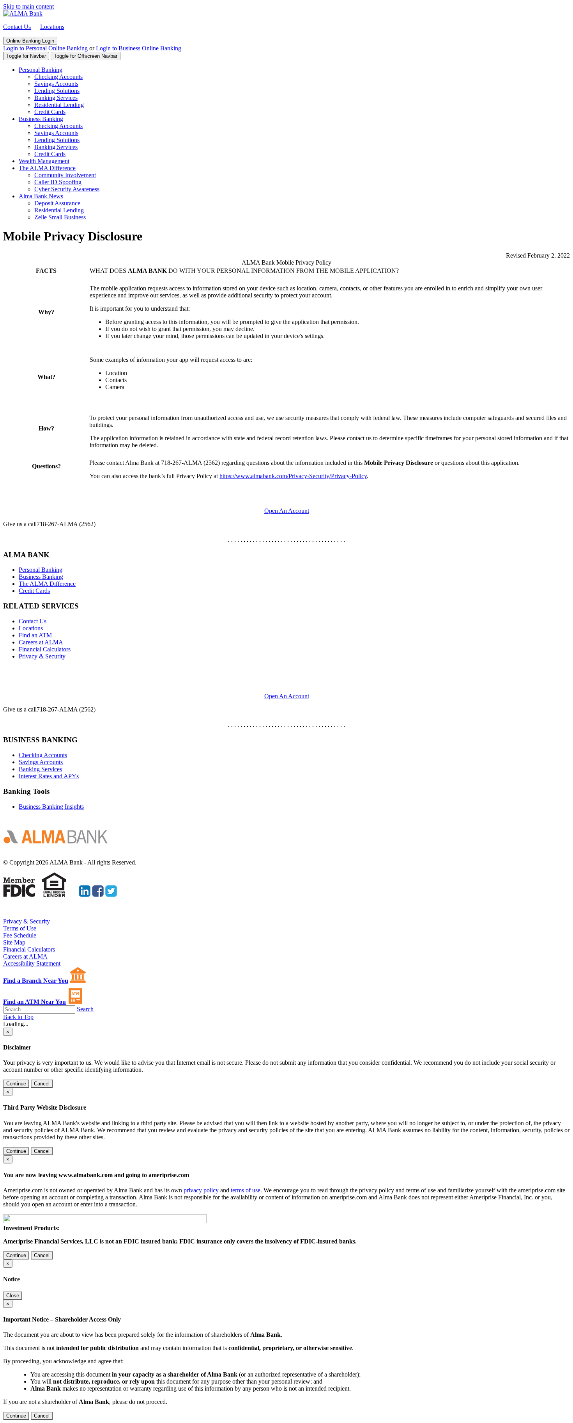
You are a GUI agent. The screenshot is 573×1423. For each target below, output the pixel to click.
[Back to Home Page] (58, 849)
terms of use (245, 1190)
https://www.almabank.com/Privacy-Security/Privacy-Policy (293, 476)
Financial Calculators (45, 649)
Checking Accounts (58, 76)
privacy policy (201, 1190)
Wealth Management (44, 161)
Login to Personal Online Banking (45, 48)
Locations (52, 26)
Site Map (14, 942)
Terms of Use (19, 928)
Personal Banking (40, 69)
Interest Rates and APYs (49, 776)
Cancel (42, 1084)
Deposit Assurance (57, 203)
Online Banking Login (30, 41)
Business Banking (41, 119)
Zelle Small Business (60, 217)
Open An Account (286, 696)
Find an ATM (35, 635)
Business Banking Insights (51, 806)
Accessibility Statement (31, 963)
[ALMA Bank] (22, 13)
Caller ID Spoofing (57, 182)
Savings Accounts (56, 83)
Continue (16, 1084)
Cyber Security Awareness (66, 189)
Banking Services (56, 97)
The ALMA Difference (47, 168)
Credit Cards (49, 112)
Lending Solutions (57, 90)
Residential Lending (59, 104)
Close (12, 1295)
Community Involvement (65, 175)
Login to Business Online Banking (138, 48)
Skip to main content (28, 6)
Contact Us (17, 26)
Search (85, 1009)
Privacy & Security (42, 656)
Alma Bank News (41, 196)
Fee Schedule (19, 935)
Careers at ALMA (41, 642)
